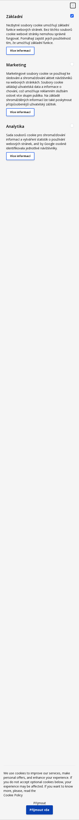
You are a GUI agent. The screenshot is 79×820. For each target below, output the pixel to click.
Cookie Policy (13, 795)
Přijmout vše (39, 810)
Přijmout (39, 803)
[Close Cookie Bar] (72, 5)
